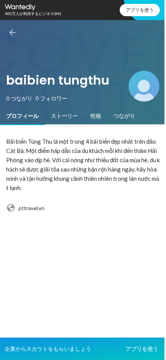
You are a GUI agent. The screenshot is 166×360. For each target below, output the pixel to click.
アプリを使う (140, 10)
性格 (95, 116)
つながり (124, 116)
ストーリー (64, 116)
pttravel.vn (31, 208)
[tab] (22, 116)
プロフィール (22, 116)
